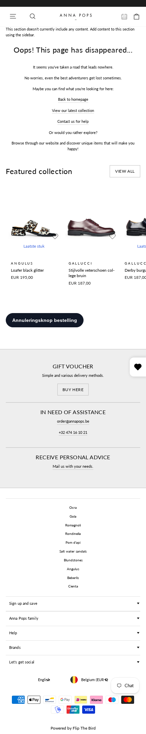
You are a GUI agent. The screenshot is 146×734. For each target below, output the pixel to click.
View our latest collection (73, 110)
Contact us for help (73, 121)
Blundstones (73, 560)
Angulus (73, 569)
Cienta (73, 586)
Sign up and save (23, 603)
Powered (58, 728)
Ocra (73, 507)
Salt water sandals (73, 551)
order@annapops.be (73, 421)
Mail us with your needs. (73, 466)
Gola (73, 516)
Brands (15, 647)
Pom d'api (73, 542)
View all (125, 171)
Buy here (73, 389)
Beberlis (73, 578)
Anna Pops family (23, 618)
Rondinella (73, 534)
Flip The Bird (84, 728)
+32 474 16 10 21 (73, 432)
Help (13, 633)
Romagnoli (73, 525)
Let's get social (21, 662)
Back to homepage (73, 99)
